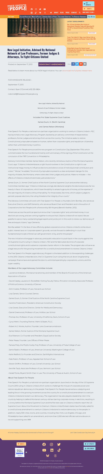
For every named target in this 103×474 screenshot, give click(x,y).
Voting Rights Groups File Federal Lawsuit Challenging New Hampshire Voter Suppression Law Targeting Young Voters (81, 50)
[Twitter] (40, 9)
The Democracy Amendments (79, 16)
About (56, 12)
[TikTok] (35, 12)
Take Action (91, 16)
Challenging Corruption (64, 16)
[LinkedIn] (31, 12)
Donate (89, 9)
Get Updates (88, 4)
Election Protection (25, 16)
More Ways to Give (88, 12)
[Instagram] (36, 9)
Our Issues (11, 17)
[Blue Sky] (40, 12)
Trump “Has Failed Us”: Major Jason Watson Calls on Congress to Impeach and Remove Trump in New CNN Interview (81, 39)
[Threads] (45, 12)
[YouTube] (45, 9)
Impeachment (92, 32)
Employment (90, 448)
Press (67, 12)
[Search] (79, 12)
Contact (74, 12)
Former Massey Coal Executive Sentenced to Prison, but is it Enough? (31, 432)
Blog (62, 12)
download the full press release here (77, 71)
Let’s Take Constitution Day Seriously (82, 432)
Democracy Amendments (52, 64)
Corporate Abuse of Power (50, 16)
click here (67, 466)
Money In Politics (36, 16)
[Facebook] (32, 9)
